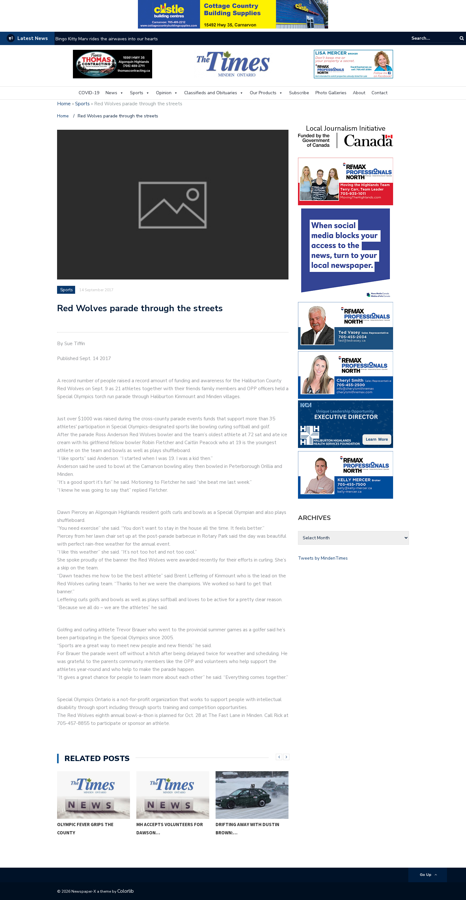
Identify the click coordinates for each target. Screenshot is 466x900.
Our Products (263, 93)
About (359, 93)
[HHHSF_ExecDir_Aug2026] (345, 424)
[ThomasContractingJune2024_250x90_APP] (112, 64)
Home (64, 104)
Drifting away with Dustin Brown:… (247, 828)
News (111, 93)
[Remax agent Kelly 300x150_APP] (345, 474)
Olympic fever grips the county (85, 828)
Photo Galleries (330, 93)
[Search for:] (431, 38)
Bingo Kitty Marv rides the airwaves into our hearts (106, 39)
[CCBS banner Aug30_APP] (233, 14)
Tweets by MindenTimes (323, 558)
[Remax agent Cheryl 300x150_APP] (345, 374)
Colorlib (125, 891)
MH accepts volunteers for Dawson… (169, 828)
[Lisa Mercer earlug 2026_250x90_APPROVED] (353, 64)
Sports (136, 93)
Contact (379, 93)
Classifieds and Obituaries (210, 93)
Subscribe (299, 93)
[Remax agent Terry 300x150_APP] (345, 181)
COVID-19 (89, 93)
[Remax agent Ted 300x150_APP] (345, 325)
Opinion (164, 93)
